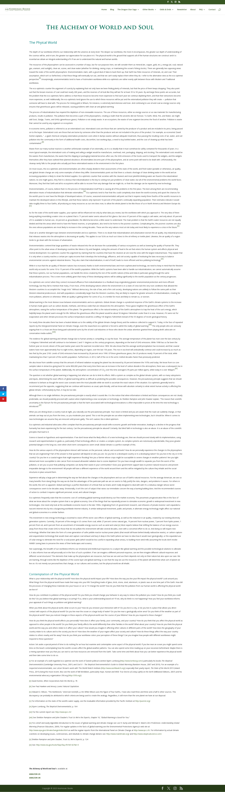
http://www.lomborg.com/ (131, 661)
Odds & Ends (165, 10)
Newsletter (182, 10)
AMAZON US (34, 774)
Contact (212, 10)
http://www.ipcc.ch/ (63, 712)
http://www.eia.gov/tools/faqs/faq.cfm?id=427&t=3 (57, 745)
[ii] (30, 681)
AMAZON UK (34, 777)
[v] (30, 701)
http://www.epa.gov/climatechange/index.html (48, 730)
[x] (30, 739)
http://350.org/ (75, 675)
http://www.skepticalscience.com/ (147, 734)
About (193, 10)
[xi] (119, 525)
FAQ (201, 10)
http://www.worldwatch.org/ (113, 668)
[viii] (30, 717)
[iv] (30, 692)
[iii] (30, 686)
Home (104, 10)
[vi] (30, 706)
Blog (112, 10)
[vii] (30, 712)
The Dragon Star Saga (127, 10)
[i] (30, 661)
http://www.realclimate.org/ (117, 734)
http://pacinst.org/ (142, 701)
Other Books (148, 10)
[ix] (30, 723)
